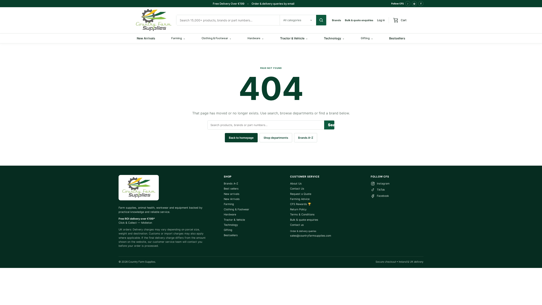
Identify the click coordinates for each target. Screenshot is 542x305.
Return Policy (298, 209)
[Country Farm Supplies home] (153, 20)
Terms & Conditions (302, 214)
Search (331, 125)
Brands (336, 20)
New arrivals (231, 193)
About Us (296, 183)
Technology (334, 38)
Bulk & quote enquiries (359, 20)
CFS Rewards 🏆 (300, 204)
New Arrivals (146, 38)
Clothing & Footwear (236, 209)
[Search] (321, 20)
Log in (381, 20)
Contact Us (297, 188)
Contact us (297, 224)
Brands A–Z (305, 137)
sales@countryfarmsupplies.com (310, 235)
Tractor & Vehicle (294, 38)
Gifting (228, 230)
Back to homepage (241, 137)
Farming (229, 204)
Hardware (230, 214)
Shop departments (276, 137)
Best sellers (231, 188)
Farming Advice (300, 199)
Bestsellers (397, 38)
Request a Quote (300, 193)
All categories (292, 20)
